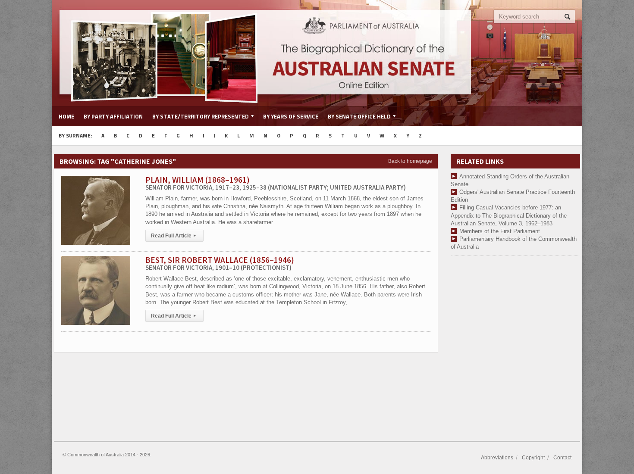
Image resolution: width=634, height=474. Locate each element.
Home (66, 116)
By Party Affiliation (113, 116)
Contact (562, 458)
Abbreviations (497, 458)
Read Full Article (173, 236)
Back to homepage (410, 161)
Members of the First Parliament (499, 231)
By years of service (290, 116)
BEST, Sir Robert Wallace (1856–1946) (219, 263)
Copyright (533, 458)
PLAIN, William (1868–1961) (275, 183)
